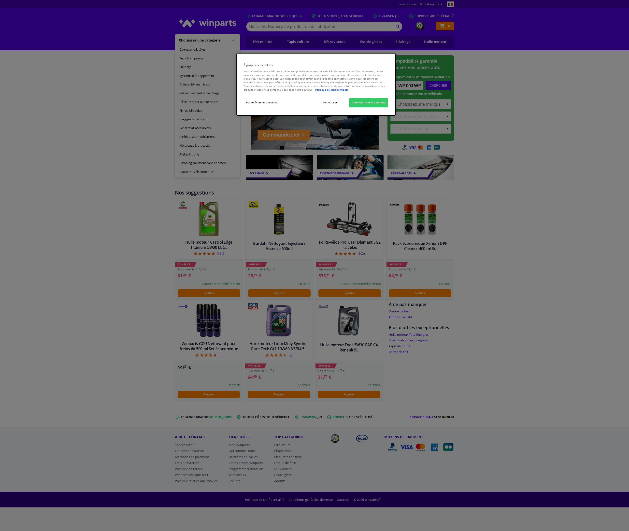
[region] (316, 84)
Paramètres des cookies (262, 102)
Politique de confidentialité (331, 89)
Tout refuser (329, 102)
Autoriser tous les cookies (369, 102)
